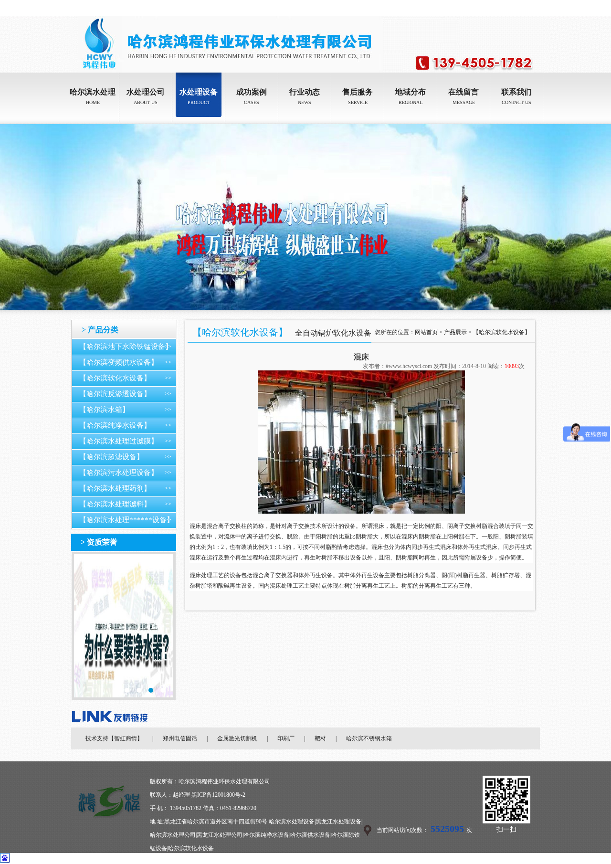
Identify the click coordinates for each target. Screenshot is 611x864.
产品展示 (455, 332)
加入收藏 (533, 8)
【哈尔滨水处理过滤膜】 (118, 441)
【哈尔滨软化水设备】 (115, 378)
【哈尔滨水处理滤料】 (115, 504)
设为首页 (506, 8)
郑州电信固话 (180, 738)
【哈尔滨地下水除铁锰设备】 (125, 346)
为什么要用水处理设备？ (123, 625)
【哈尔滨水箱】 (104, 409)
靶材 (320, 738)
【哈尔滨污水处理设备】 (118, 472)
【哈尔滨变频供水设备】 (118, 362)
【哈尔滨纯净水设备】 (115, 425)
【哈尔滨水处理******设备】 (126, 520)
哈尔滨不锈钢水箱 (369, 738)
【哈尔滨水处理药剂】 (115, 488)
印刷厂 (286, 738)
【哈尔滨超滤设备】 (111, 457)
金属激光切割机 (237, 738)
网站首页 (426, 332)
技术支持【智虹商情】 (114, 738)
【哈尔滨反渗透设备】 (115, 394)
